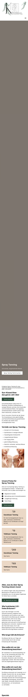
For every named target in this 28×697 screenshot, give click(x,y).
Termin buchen (8, 399)
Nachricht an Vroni (11, 600)
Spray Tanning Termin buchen (12, 373)
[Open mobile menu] (25, 18)
